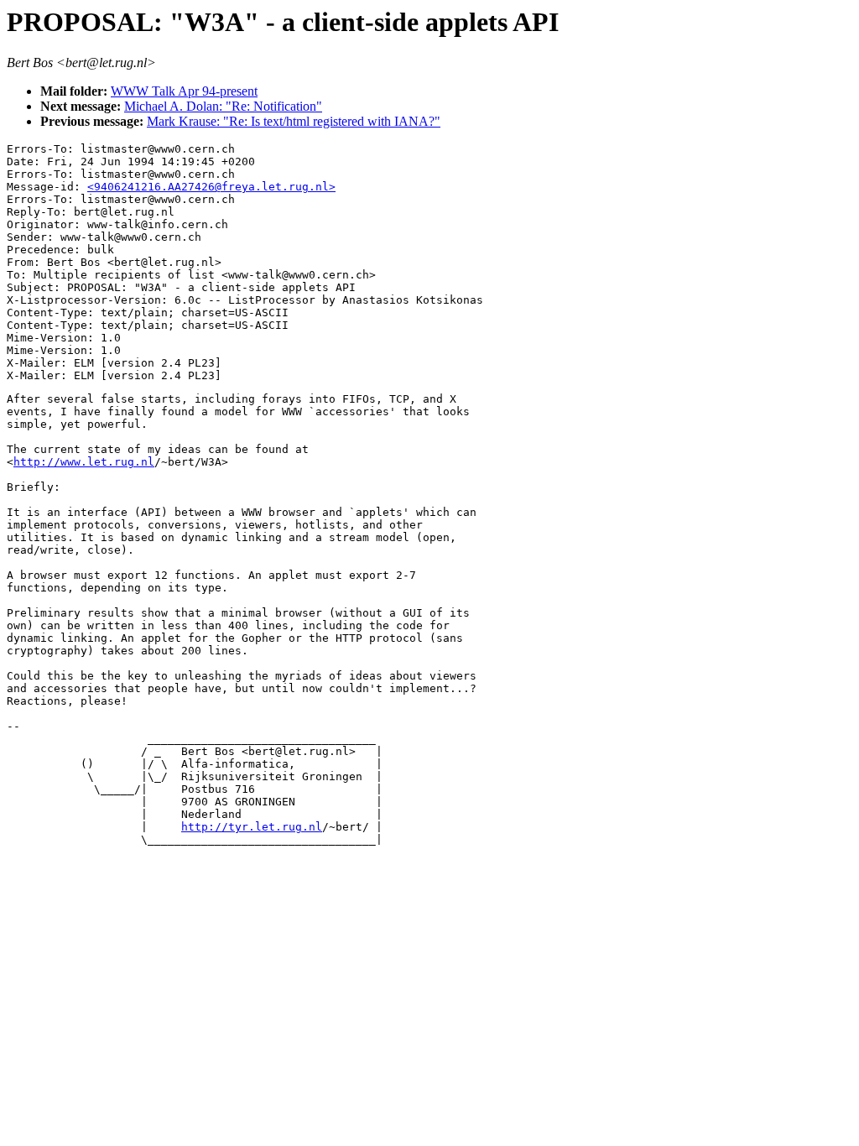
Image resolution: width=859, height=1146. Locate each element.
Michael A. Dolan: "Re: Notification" (223, 106)
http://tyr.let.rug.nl (251, 826)
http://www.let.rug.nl (83, 462)
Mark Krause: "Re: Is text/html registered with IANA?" (293, 121)
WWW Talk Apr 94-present (184, 91)
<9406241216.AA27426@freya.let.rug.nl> (211, 186)
